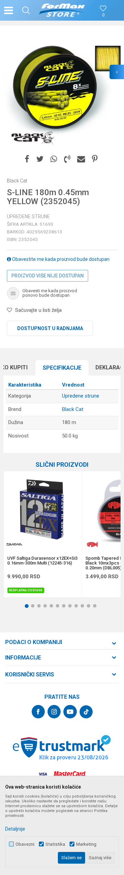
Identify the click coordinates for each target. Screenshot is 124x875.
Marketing (86, 844)
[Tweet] (39, 159)
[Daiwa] (14, 544)
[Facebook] (27, 159)
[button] (26, 10)
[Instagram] (54, 711)
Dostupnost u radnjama (50, 328)
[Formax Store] (62, 10)
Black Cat (72, 409)
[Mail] (81, 159)
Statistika (55, 844)
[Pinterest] (94, 159)
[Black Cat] (33, 137)
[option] (62, 91)
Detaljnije (15, 829)
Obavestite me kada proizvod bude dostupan (60, 259)
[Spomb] (92, 544)
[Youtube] (70, 711)
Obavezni (25, 844)
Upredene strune (28, 216)
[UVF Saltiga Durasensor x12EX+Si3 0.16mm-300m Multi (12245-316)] (43, 510)
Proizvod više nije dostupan (47, 275)
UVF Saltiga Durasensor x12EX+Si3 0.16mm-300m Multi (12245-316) (42, 561)
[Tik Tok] (86, 711)
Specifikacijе (62, 368)
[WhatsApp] (53, 159)
